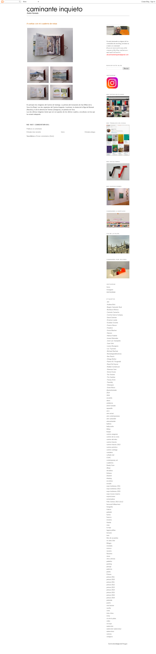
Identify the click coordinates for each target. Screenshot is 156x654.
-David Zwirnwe (112, 317)
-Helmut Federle (112, 336)
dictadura (110, 470)
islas (108, 525)
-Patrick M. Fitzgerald (114, 361)
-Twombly (110, 382)
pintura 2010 (111, 579)
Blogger (124, 644)
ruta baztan (110, 605)
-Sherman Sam (111, 369)
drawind (109, 476)
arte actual (110, 413)
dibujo (108, 468)
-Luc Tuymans (111, 349)
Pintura (109, 574)
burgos (109, 432)
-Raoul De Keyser (112, 364)
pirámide (109, 600)
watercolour (110, 631)
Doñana (109, 473)
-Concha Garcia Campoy (115, 315)
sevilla (109, 608)
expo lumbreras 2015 (113, 491)
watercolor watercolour (114, 629)
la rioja (109, 527)
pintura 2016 (111, 595)
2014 (108, 393)
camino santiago (112, 450)
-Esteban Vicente (112, 323)
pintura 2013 (111, 587)
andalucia (110, 403)
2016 (108, 395)
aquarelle (109, 408)
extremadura (111, 499)
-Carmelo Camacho (113, 312)
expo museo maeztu (113, 494)
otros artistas (111, 559)
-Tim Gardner (111, 377)
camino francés (112, 442)
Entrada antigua (90, 132)
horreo (109, 515)
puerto (109, 603)
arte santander (111, 419)
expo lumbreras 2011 (113, 486)
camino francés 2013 (113, 444)
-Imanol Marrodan (112, 338)
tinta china (110, 613)
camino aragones (112, 434)
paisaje (109, 566)
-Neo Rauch (110, 356)
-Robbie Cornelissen (113, 367)
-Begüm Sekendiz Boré (114, 307)
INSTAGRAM (111, 292)
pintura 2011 (111, 577)
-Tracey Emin (111, 380)
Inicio (63, 132)
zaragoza (110, 636)
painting (109, 564)
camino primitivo (112, 447)
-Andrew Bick (111, 304)
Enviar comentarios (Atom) (45, 136)
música (109, 548)
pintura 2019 (111, 598)
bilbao (108, 429)
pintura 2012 (111, 585)
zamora (109, 634)
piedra (109, 572)
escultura (110, 481)
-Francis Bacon (112, 325)
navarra (109, 551)
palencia (109, 569)
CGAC (109, 457)
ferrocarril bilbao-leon (113, 504)
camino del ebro (112, 439)
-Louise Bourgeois (112, 346)
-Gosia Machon (112, 330)
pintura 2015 (111, 592)
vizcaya (109, 623)
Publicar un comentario (34, 129)
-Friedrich (110, 328)
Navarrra (109, 553)
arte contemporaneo (113, 416)
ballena (109, 424)
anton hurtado (111, 406)
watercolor (110, 626)
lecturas (109, 533)
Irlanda (109, 522)
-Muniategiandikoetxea (114, 354)
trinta (108, 616)
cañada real (110, 455)
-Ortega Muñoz (111, 359)
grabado (109, 512)
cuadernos (110, 463)
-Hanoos (109, 333)
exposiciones (111, 496)
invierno (109, 520)
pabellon (109, 561)
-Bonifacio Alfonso (113, 310)
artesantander (111, 421)
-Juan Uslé (110, 343)
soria (108, 610)
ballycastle (110, 426)
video (108, 621)
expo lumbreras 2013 (113, 489)
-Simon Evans (111, 372)
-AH (108, 302)
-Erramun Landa (112, 320)
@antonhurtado (112, 390)
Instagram (110, 290)
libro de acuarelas (112, 538)
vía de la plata (111, 618)
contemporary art (112, 460)
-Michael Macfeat (112, 351)
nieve (108, 556)
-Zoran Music (111, 387)
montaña (109, 546)
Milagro (109, 543)
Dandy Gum (110, 465)
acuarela (109, 398)
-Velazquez (110, 385)
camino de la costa (113, 437)
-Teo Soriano (111, 374)
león (108, 535)
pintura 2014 (111, 590)
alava (108, 400)
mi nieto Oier (111, 540)
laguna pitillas (111, 530)
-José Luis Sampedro (114, 341)
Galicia (109, 509)
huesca (109, 517)
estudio (109, 483)
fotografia (110, 507)
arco (108, 411)
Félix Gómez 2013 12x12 (115, 502)
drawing (109, 478)
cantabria (110, 452)
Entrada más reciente (34, 132)
